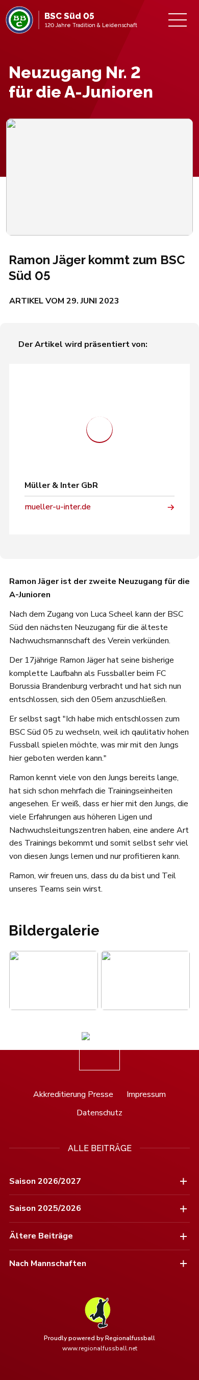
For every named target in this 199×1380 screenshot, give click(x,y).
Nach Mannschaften (47, 1263)
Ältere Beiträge (41, 1236)
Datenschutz (99, 1112)
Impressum (146, 1094)
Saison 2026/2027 (45, 1181)
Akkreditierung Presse (73, 1094)
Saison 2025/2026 (45, 1208)
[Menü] (177, 20)
